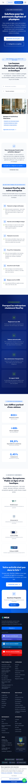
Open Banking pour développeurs (6, 687)
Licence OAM (18, 729)
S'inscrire (10, 2)
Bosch (3, 707)
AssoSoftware (5, 728)
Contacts (17, 719)
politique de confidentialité (5, 740)
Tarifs (16, 695)
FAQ (16, 721)
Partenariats (17, 703)
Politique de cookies (18, 772)
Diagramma (4, 699)
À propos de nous (19, 697)
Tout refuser (14, 775)
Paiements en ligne (6, 664)
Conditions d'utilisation (7, 742)
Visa (3, 721)
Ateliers (16, 668)
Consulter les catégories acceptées (14, 166)
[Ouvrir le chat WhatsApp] (24, 780)
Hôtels (16, 666)
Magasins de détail (19, 678)
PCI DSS (17, 727)
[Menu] (25, 2)
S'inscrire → (12, 628)
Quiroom (3, 701)
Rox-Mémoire (5, 677)
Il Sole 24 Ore (5, 697)
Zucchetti (4, 705)
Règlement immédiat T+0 (7, 685)
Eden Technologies (19, 725)
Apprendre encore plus (14, 39)
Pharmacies (17, 676)
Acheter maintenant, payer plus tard (6, 671)
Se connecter (18, 2)
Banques (17, 664)
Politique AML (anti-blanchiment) (6, 749)
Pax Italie (4, 719)
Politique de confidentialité (6, 772)
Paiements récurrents (6, 666)
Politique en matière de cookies (7, 745)
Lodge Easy (4, 695)
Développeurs (18, 701)
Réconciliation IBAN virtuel (6, 682)
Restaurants (17, 672)
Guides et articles (19, 705)
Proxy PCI (4, 673)
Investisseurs (18, 699)
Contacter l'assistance (7, 751)
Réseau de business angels (6, 726)
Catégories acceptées (15, 44)
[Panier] (3, 2)
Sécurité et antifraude (6, 679)
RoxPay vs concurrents (20, 709)
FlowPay (3, 730)
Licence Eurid (18, 731)
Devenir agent (18, 723)
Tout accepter (14, 781)
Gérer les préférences (14, 778)
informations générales (20, 707)
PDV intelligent (5, 675)
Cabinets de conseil (19, 670)
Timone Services (5, 732)
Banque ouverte (5, 668)
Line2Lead (4, 703)
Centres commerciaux (20, 674)
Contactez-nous (14, 169)
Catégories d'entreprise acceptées (20, 712)
